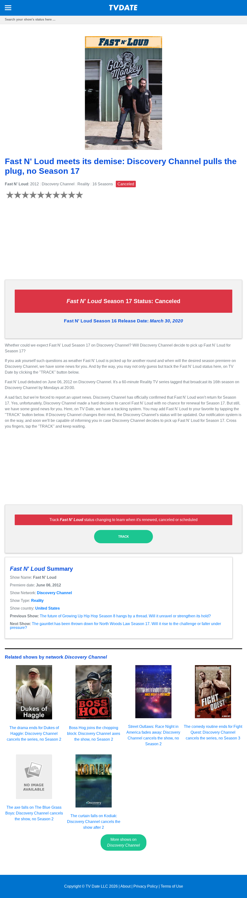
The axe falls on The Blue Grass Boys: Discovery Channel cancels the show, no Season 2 (34, 813)
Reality (37, 601)
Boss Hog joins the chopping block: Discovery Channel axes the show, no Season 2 (93, 733)
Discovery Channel (54, 593)
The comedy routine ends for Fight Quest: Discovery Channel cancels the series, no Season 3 (213, 732)
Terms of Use (172, 886)
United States (47, 608)
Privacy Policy (145, 886)
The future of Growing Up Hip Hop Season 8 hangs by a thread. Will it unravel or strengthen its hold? (125, 616)
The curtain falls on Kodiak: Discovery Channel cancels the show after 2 (93, 821)
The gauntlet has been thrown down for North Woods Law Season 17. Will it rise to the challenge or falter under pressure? (115, 626)
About (125, 886)
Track (123, 536)
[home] (123, 9)
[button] (8, 8)
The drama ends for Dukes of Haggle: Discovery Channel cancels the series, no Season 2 (34, 733)
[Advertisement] (123, 242)
